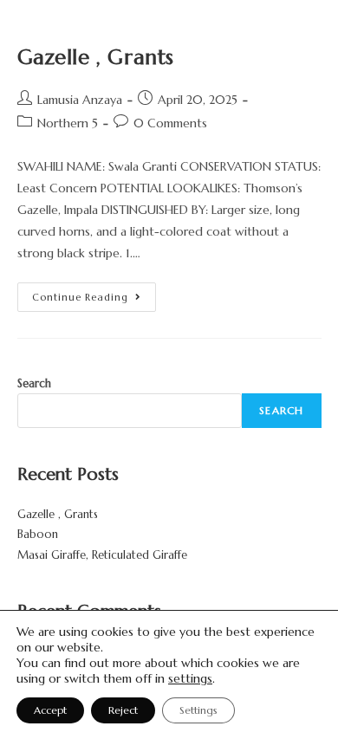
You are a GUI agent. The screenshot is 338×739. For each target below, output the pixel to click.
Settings (198, 709)
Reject (123, 709)
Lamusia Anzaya (79, 99)
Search (34, 383)
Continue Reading (94, 292)
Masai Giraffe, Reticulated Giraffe (102, 555)
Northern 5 (67, 123)
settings (190, 678)
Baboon (37, 534)
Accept (50, 709)
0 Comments (170, 123)
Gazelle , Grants (96, 57)
